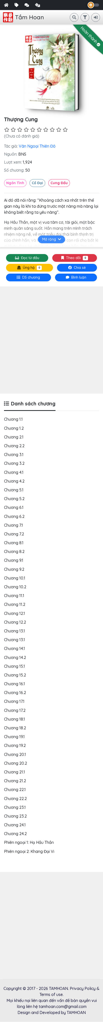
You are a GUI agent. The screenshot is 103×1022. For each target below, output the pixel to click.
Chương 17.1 (14, 701)
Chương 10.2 (15, 586)
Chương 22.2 (15, 798)
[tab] (28, 277)
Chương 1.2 (14, 428)
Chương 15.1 (14, 666)
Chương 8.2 (14, 551)
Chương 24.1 (15, 824)
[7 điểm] (45, 130)
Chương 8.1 (14, 542)
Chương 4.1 (14, 472)
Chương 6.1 (14, 507)
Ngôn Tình (15, 183)
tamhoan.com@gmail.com (62, 1006)
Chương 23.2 (15, 816)
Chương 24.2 (15, 833)
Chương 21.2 (15, 780)
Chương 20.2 (15, 763)
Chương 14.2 (15, 657)
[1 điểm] (7, 130)
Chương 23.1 (15, 807)
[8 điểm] (52, 130)
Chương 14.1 (14, 648)
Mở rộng (49, 239)
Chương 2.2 (14, 445)
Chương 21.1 (14, 771)
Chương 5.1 (14, 489)
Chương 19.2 (15, 745)
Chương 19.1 (14, 736)
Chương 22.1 (15, 789)
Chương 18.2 (15, 727)
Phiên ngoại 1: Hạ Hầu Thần (29, 842)
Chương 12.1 (14, 613)
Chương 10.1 (14, 578)
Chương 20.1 (15, 754)
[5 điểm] (33, 130)
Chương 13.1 (14, 630)
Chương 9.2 (14, 569)
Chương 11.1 (14, 595)
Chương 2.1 (14, 436)
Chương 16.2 (15, 692)
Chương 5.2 (14, 498)
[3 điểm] (19, 130)
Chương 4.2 (14, 481)
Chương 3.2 (14, 463)
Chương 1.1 (13, 419)
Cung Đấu (59, 183)
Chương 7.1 (13, 525)
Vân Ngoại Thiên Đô (37, 146)
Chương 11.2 (14, 604)
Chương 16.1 (14, 683)
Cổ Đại (37, 183)
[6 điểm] (39, 130)
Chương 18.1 (14, 719)
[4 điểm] (26, 130)
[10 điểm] (65, 130)
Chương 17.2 (15, 710)
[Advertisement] (51, 340)
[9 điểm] (59, 130)
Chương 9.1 (13, 560)
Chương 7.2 (14, 533)
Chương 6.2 (14, 516)
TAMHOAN (58, 988)
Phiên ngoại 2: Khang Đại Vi (29, 851)
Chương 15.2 (15, 674)
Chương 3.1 (14, 454)
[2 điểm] (13, 130)
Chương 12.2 (15, 622)
